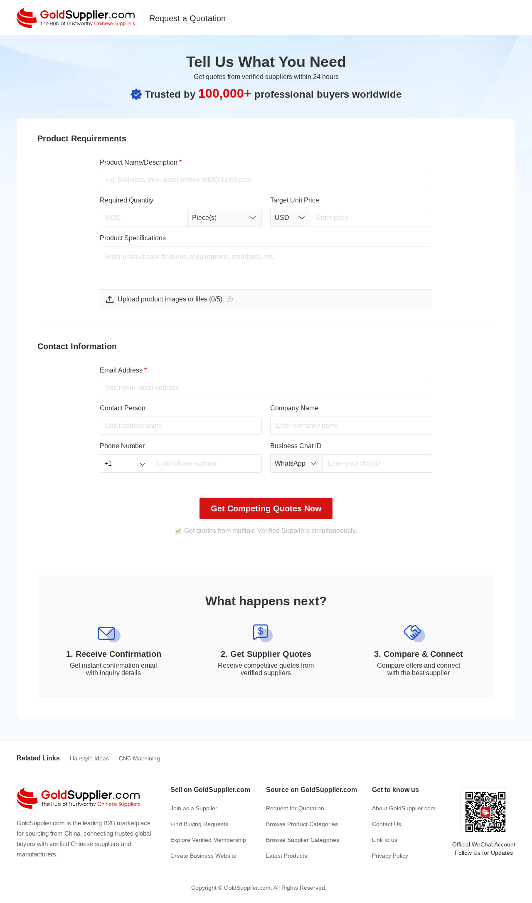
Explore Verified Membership (208, 839)
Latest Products (286, 855)
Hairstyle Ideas (89, 758)
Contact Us (386, 824)
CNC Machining (139, 758)
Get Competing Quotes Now (266, 508)
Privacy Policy (390, 855)
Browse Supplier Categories (302, 839)
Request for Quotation (295, 808)
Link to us (384, 839)
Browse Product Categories (302, 824)
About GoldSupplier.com (404, 808)
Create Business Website (203, 855)
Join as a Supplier (193, 808)
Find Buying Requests (199, 824)
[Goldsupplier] (76, 17)
